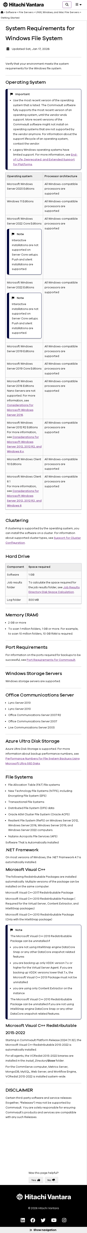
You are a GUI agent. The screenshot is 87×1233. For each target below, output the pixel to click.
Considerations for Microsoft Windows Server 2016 (20, 410)
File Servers (26, 12)
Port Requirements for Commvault (51, 660)
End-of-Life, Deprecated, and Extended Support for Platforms (45, 159)
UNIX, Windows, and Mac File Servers (57, 12)
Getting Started (10, 17)
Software (11, 12)
